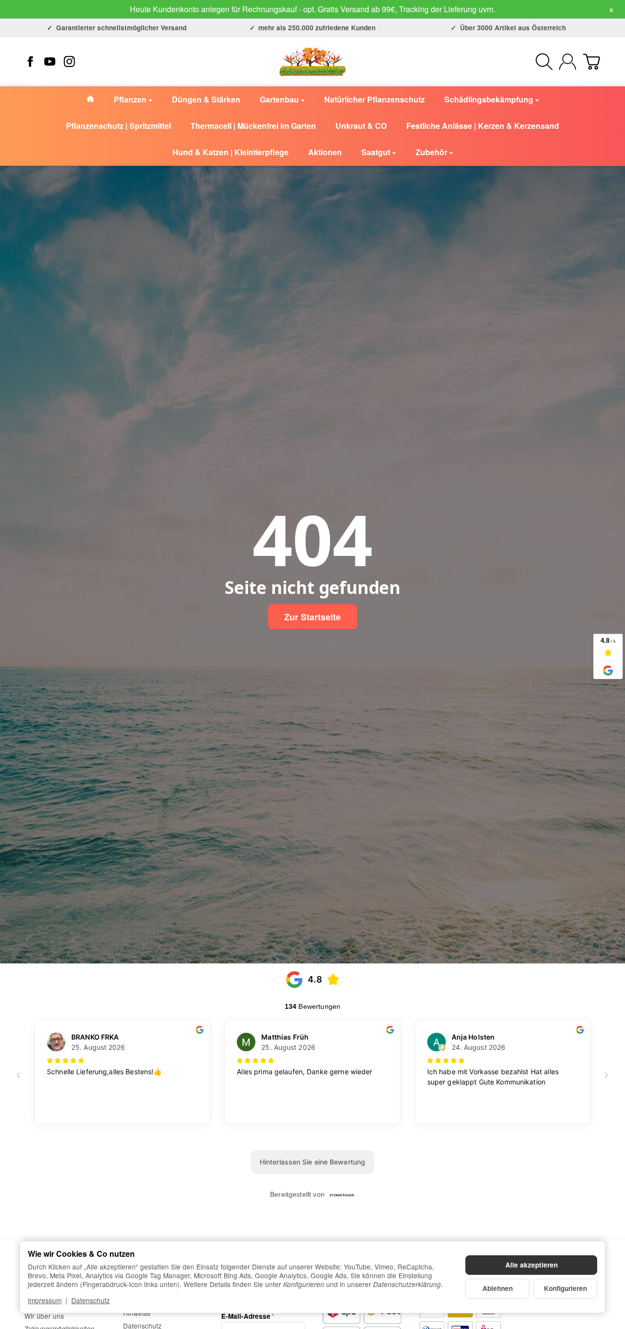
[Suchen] (544, 62)
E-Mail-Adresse (246, 1316)
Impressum (45, 1300)
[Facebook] (30, 61)
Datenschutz (90, 1300)
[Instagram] (69, 61)
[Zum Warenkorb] (592, 62)
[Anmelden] (568, 62)
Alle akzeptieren (531, 1264)
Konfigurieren (565, 1288)
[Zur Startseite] (312, 61)
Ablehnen (497, 1288)
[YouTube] (50, 61)
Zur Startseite (312, 617)
